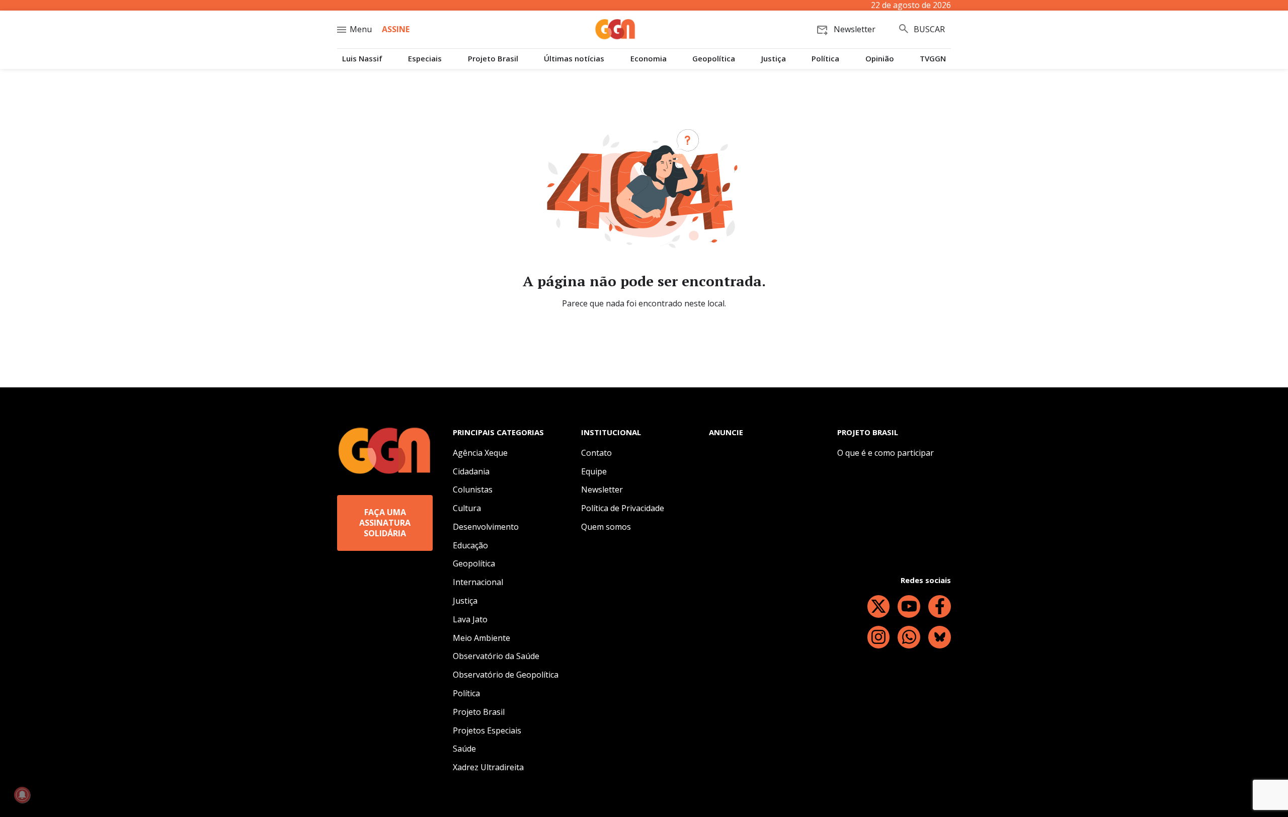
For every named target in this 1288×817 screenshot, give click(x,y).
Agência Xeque (480, 452)
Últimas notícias (574, 58)
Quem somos (606, 526)
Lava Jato (470, 619)
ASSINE (396, 29)
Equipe (594, 471)
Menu (361, 29)
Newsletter (602, 489)
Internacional (478, 582)
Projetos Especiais (487, 730)
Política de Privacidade (622, 508)
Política (825, 58)
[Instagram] (878, 637)
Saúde (464, 748)
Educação (470, 545)
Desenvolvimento (486, 526)
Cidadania (471, 471)
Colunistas (473, 489)
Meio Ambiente (481, 637)
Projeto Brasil (493, 58)
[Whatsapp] (909, 637)
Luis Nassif (362, 58)
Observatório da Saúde (496, 656)
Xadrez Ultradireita (488, 767)
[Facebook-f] (939, 606)
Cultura (467, 508)
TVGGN (933, 58)
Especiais (425, 58)
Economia (648, 58)
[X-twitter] (878, 606)
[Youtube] (909, 606)
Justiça (773, 58)
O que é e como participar (885, 452)
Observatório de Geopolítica (505, 674)
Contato (596, 452)
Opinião (879, 58)
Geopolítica (713, 58)
